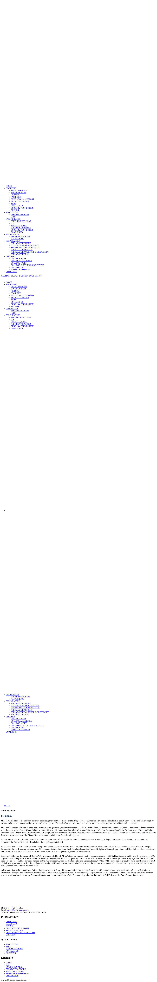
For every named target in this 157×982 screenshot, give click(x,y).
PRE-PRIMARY (12, 234)
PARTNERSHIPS (13, 219)
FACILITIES (16, 197)
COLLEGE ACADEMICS (21, 261)
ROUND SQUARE (19, 226)
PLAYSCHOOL (17, 239)
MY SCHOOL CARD (15, 971)
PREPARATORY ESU (20, 254)
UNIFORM (10, 935)
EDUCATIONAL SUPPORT (22, 199)
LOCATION (11, 953)
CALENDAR (11, 924)
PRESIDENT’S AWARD (21, 228)
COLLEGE (10, 256)
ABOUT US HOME (19, 190)
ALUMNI (15, 210)
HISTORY (15, 195)
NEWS (13, 204)
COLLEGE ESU (17, 267)
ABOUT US (11, 188)
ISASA (9, 962)
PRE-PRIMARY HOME (20, 236)
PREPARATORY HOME (21, 243)
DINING (9, 926)
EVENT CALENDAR (20, 201)
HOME (9, 186)
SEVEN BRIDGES (18, 193)
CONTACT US (17, 206)
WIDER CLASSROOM (20, 269)
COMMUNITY (17, 232)
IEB (12, 223)
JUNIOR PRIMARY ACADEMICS (25, 245)
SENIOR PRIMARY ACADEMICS (25, 247)
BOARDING (11, 272)
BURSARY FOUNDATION (22, 208)
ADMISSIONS (12, 212)
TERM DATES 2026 (14, 930)
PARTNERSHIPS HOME (21, 221)
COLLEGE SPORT (19, 263)
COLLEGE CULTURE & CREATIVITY (27, 265)
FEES (13, 217)
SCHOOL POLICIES (14, 949)
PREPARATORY (13, 241)
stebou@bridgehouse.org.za (18, 910)
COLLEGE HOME (18, 258)
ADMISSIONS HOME (20, 215)
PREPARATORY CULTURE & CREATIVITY (30, 252)
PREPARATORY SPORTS (22, 250)
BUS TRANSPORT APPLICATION (20, 933)
